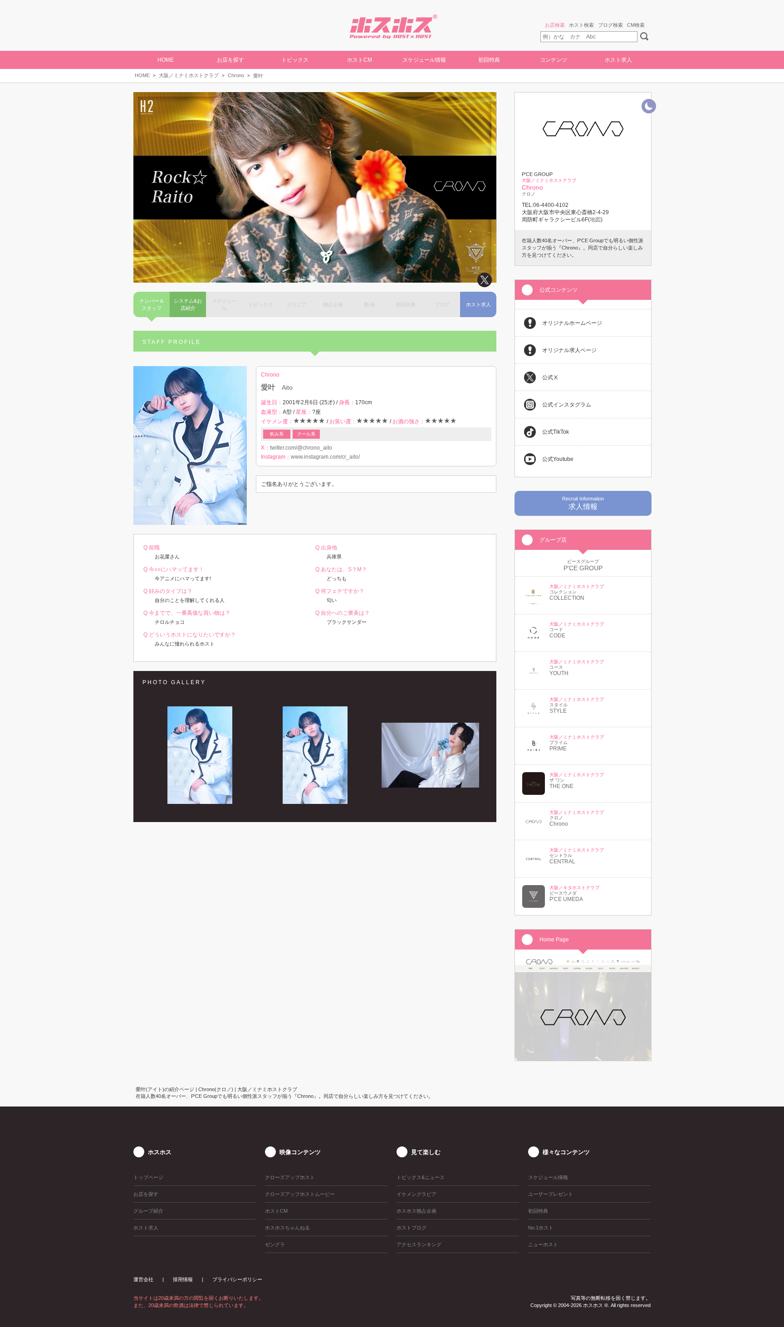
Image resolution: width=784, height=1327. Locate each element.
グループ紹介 (148, 1211)
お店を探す (145, 1194)
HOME (165, 60)
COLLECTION (566, 598)
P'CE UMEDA (566, 899)
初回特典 (489, 60)
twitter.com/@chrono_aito (301, 448)
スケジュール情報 (424, 60)
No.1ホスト (541, 1227)
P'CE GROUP (583, 568)
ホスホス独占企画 (416, 1211)
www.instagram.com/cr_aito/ (325, 457)
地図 (595, 219)
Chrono (236, 75)
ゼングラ (275, 1244)
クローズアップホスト (290, 1177)
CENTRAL (562, 861)
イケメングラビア (416, 1194)
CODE (557, 635)
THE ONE (561, 786)
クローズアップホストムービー (300, 1194)
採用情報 (183, 1279)
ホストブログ (411, 1227)
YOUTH (558, 673)
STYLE (558, 711)
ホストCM (359, 60)
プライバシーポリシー (237, 1279)
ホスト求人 (618, 60)
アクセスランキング (419, 1244)
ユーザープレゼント (550, 1194)
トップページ (148, 1177)
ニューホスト (543, 1244)
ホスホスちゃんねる (287, 1227)
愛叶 (258, 75)
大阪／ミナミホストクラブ (189, 75)
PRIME (558, 748)
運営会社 (143, 1279)
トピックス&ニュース (421, 1177)
